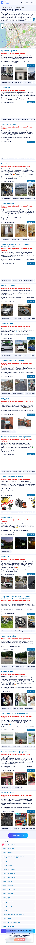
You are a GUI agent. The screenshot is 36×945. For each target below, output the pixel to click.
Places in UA (4, 7)
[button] (24, 31)
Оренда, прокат (20, 7)
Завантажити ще (18, 835)
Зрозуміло (20, 939)
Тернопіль (11, 7)
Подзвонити (31, 65)
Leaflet (34, 47)
